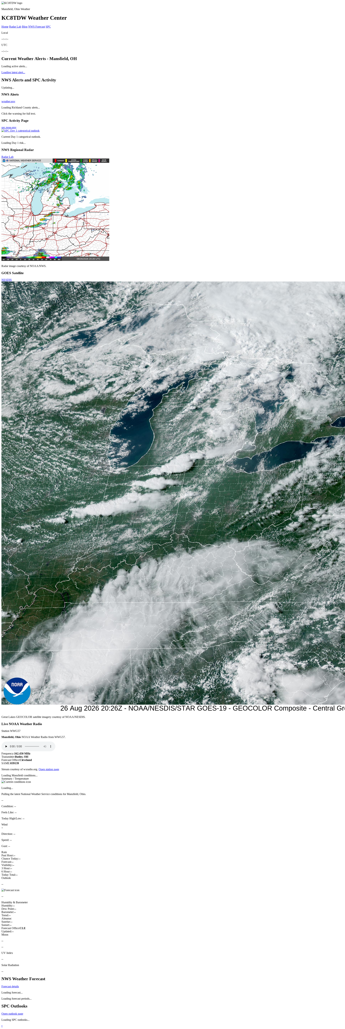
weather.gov (8, 101)
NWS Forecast (36, 26)
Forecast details (10, 986)
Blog (24, 26)
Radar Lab (15, 26)
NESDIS (6, 279)
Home (4, 26)
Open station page (49, 769)
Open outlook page (12, 1013)
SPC (48, 26)
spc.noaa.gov (8, 127)
